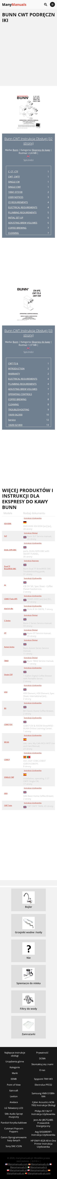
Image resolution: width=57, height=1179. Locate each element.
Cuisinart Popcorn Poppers (13, 1130)
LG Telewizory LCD (13, 1108)
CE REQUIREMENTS (18, 202)
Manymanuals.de (40, 1164)
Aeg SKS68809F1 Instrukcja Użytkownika (43, 1133)
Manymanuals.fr (18, 1167)
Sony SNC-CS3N (14, 1146)
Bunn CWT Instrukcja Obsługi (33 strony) (28, 332)
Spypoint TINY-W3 (43, 1078)
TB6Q (6, 661)
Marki (15, 1073)
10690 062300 (15, 414)
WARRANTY (14, 373)
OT (5, 633)
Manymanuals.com (18, 1164)
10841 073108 (15, 192)
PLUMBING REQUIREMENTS (22, 212)
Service (12, 419)
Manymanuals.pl (18, 1170)
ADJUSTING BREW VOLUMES (22, 222)
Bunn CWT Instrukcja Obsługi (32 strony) (28, 140)
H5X (5, 692)
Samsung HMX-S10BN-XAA (43, 1095)
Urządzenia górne (15, 1061)
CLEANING (13, 233)
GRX (5, 793)
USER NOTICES (15, 197)
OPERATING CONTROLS (20, 394)
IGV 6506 (7, 523)
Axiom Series (9, 647)
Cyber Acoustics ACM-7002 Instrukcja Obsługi (43, 1104)
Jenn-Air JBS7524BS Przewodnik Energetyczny (43, 1123)
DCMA (42, 1058)
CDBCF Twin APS (10, 599)
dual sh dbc (8, 608)
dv (5, 585)
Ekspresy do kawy (41, 150)
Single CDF (8, 674)
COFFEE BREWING (17, 227)
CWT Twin (8, 805)
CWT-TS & (13, 363)
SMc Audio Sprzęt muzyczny (14, 1115)
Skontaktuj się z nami (42, 1064)
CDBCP (7, 759)
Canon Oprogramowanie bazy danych (14, 1139)
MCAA (6, 742)
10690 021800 (15, 424)
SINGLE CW (14, 181)
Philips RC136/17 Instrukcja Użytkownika (43, 1113)
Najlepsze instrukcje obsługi (14, 1054)
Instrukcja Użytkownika (33, 518)
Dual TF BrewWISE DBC (10, 567)
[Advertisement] (28, 54)
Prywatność (42, 1052)
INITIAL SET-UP (15, 217)
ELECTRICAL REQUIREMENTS (22, 207)
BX (5, 708)
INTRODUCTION (16, 368)
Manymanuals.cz (38, 1170)
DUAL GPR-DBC (10, 550)
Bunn (15, 150)
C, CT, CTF (13, 171)
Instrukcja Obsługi (31, 533)
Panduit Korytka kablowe (14, 1122)
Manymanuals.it (38, 1167)
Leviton (14, 1096)
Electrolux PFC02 (43, 1084)
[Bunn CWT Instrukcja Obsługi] (28, 114)
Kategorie (15, 1067)
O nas (42, 1070)
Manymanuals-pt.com (39, 1173)
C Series (7, 620)
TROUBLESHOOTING (18, 409)
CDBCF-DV (8, 724)
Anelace (14, 1102)
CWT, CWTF (14, 176)
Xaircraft (13, 1090)
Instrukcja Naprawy (31, 560)
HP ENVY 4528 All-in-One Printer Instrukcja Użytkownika (43, 1143)
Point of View (13, 1084)
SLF (5, 536)
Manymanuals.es (15, 1173)
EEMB (14, 1078)
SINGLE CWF (14, 186)
